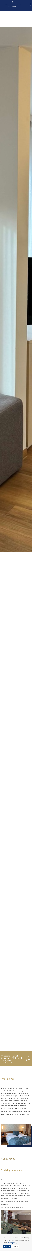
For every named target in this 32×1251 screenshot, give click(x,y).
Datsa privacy (12, 1243)
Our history (8, 1159)
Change (15, 1246)
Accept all (7, 1246)
